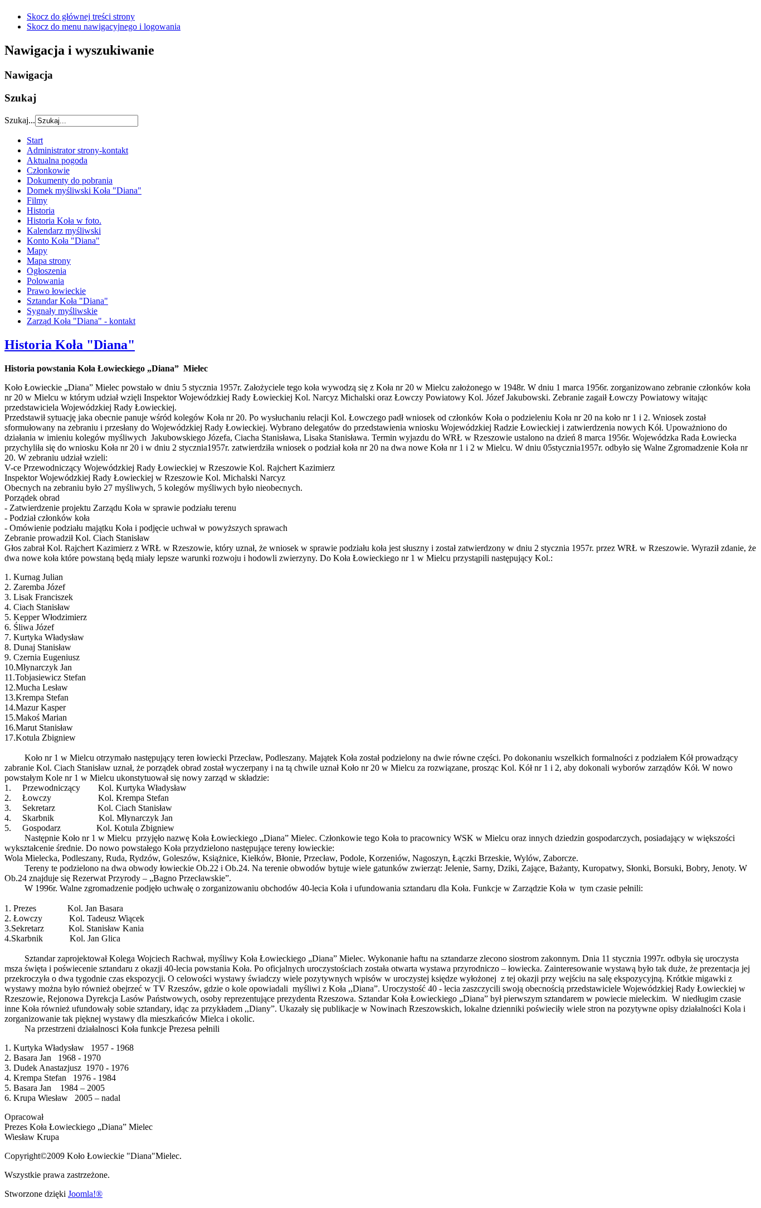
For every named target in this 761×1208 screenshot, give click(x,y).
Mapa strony (49, 260)
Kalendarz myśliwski (64, 230)
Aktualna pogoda (57, 160)
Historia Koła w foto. (64, 220)
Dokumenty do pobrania (70, 180)
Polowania (45, 281)
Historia (41, 210)
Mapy (37, 250)
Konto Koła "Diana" (63, 240)
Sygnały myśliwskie (62, 311)
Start (35, 140)
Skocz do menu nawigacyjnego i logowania (104, 26)
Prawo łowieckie (56, 291)
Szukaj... (19, 120)
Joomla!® (85, 1194)
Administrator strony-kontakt (77, 150)
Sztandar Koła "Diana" (67, 301)
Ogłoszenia (46, 271)
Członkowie (48, 170)
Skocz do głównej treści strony (81, 16)
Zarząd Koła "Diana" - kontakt (81, 321)
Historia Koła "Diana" (69, 344)
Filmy (37, 200)
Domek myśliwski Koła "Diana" (84, 190)
